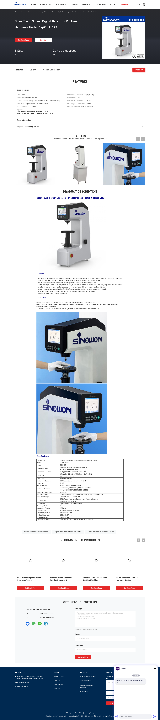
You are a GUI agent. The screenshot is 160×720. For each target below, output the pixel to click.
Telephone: (79, 645)
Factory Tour (57, 680)
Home (17, 12)
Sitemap (68, 713)
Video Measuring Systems (88, 676)
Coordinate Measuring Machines (86, 686)
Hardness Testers (35, 12)
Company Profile (58, 676)
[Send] (154, 716)
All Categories (84, 691)
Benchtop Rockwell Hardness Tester (101, 532)
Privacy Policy (90, 713)
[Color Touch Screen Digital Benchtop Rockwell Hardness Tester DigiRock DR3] (123, 37)
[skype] (46, 624)
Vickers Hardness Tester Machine (36, 532)
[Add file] (116, 716)
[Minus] (154, 668)
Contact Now (83, 657)
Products (24, 12)
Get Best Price (23, 40)
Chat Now (43, 40)
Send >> (112, 703)
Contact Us (57, 688)
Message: (79, 609)
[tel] (52, 624)
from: (77, 634)
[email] (27, 624)
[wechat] (40, 624)
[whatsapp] (34, 624)
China (112, 4)
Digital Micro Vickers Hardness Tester (68, 532)
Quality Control (58, 684)
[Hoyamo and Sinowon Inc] (21, 3)
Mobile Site (78, 713)
